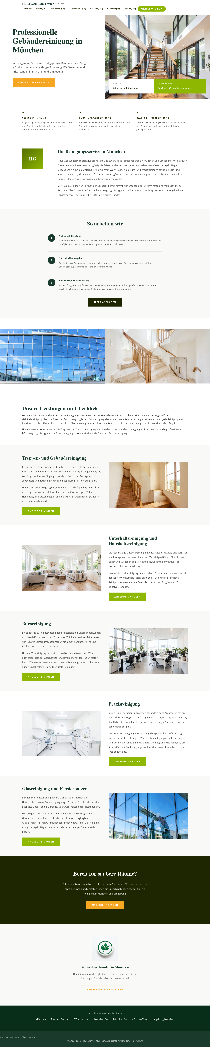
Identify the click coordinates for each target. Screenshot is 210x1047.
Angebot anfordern (151, 8)
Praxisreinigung (113, 8)
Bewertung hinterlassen (105, 989)
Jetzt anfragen (105, 302)
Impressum (137, 1040)
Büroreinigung (96, 8)
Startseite (28, 8)
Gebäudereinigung (57, 8)
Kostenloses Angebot (33, 82)
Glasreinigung (130, 8)
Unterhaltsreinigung (77, 8)
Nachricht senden (105, 904)
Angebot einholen (41, 511)
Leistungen (40, 8)
